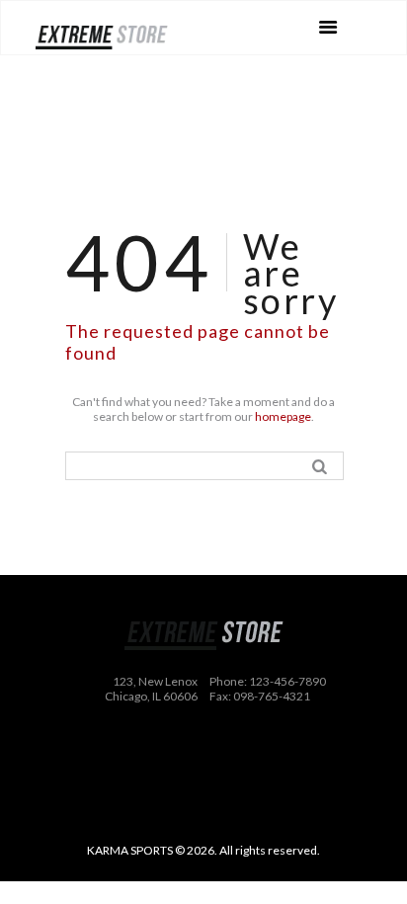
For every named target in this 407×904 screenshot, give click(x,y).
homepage (283, 416)
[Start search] (322, 465)
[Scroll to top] (218, 872)
